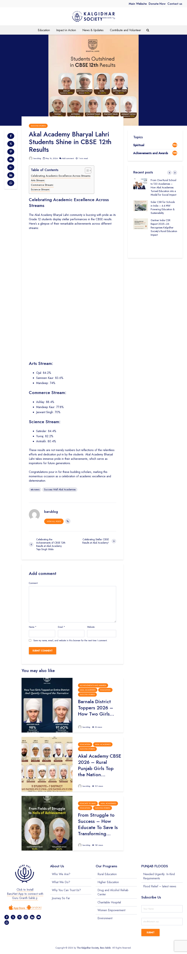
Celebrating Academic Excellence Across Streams (60, 176)
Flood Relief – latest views (159, 886)
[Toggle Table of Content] (86, 170)
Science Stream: (40, 189)
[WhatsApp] (6, 922)
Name (32, 627)
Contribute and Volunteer (125, 30)
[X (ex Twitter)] (13, 917)
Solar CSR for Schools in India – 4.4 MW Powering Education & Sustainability (163, 207)
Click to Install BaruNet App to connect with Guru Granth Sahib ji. (25, 894)
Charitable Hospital (109, 902)
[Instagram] (26, 917)
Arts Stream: (38, 180)
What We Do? (61, 882)
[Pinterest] (19, 917)
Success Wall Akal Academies (60, 489)
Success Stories (38, 125)
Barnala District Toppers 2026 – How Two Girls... (96, 707)
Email (61, 627)
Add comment (68, 158)
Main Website (138, 4)
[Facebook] (6, 917)
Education (44, 30)
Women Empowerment (111, 910)
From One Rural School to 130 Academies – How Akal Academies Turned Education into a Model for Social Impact (163, 187)
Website (91, 627)
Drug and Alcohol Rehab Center (113, 892)
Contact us (174, 4)
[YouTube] (38, 917)
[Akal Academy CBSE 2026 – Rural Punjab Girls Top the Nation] (47, 764)
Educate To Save (88, 803)
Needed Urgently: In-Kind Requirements (159, 876)
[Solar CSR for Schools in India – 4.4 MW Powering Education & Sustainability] (140, 205)
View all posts (54, 521)
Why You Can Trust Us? (66, 890)
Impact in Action (66, 30)
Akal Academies (87, 690)
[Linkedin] (32, 917)
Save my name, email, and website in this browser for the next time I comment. (70, 640)
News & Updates (93, 30)
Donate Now (157, 4)
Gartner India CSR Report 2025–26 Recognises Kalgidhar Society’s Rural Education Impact (164, 227)
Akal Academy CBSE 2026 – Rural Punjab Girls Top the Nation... (99, 765)
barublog (37, 158)
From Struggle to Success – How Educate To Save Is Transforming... (98, 824)
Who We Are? (61, 874)
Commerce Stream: (42, 185)
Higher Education (108, 882)
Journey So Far (61, 898)
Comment (33, 583)
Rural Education (107, 874)
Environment (105, 918)
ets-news (35, 489)
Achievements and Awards (93, 685)
